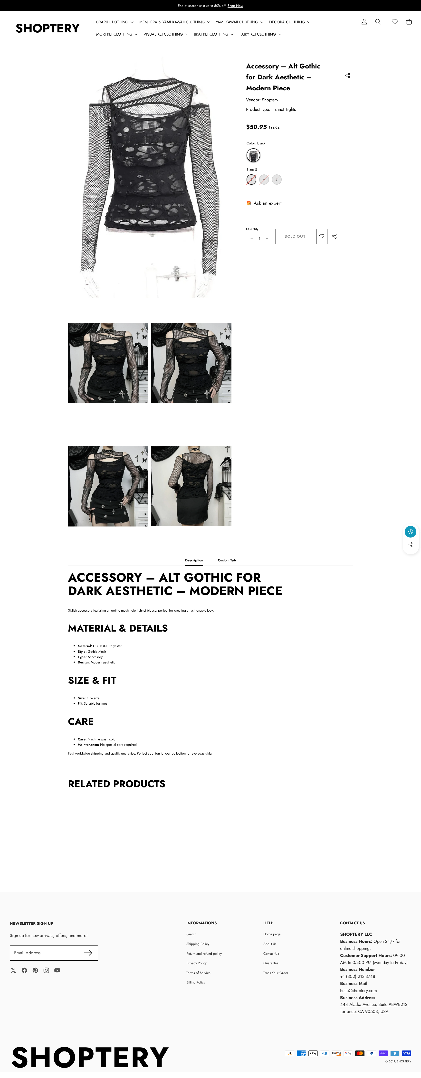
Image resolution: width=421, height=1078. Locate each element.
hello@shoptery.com (358, 990)
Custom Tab (227, 560)
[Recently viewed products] (410, 532)
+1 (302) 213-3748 (357, 976)
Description (194, 560)
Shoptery (270, 100)
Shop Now (235, 5)
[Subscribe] (88, 953)
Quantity (252, 229)
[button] (378, 21)
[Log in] (364, 21)
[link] (394, 21)
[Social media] (410, 544)
